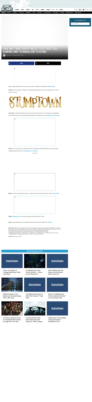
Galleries (39, 12)
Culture (16, 236)
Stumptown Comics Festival (31, 230)
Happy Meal (34, 228)
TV (56, 9)
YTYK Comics (55, 12)
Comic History (78, 12)
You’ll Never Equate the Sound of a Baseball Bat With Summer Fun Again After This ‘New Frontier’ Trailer (12, 319)
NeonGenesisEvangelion (42, 229)
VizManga (40, 234)
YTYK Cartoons (47, 12)
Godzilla (30, 228)
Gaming (42, 9)
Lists (34, 12)
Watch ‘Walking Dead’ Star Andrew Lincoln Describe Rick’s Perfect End (55, 272)
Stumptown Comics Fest (53, 115)
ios (56, 228)
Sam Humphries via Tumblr (30, 151)
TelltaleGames (32, 232)
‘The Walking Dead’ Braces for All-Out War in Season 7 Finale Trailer (34, 296)
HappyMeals (52, 228)
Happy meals (41, 228)
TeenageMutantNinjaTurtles (14, 232)
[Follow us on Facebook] (87, 9)
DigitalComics (24, 228)
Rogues (62, 12)
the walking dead (40, 232)
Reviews (15, 12)
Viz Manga (35, 234)
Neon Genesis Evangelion (31, 229)
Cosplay (9, 12)
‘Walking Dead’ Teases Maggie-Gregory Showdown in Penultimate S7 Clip (57, 319)
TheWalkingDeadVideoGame (23, 234)
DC (53, 9)
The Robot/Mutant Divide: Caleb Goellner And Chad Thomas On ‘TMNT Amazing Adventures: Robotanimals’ (34, 319)
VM (43, 216)
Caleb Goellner (8, 55)
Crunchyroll (55, 193)
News (22, 9)
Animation (28, 12)
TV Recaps (21, 12)
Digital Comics (18, 228)
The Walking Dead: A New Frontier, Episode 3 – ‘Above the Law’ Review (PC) (34, 272)
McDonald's (51, 86)
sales (50, 229)
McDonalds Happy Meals (19, 229)
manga (58, 228)
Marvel (48, 9)
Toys (37, 9)
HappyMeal (46, 228)
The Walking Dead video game (51, 232)
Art (33, 9)
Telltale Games (25, 232)
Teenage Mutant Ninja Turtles (41, 231)
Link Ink (19, 236)
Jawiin (49, 222)
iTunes (15, 92)
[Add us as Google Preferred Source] (80, 9)
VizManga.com (16, 216)
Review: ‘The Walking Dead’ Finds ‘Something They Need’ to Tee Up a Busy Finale (56, 296)
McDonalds (11, 229)
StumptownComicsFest (43, 230)
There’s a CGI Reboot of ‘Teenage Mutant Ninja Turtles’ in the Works (12, 272)
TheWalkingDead (12, 234)
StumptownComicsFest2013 (14, 231)
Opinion (17, 9)
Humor (27, 9)
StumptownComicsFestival (28, 231)
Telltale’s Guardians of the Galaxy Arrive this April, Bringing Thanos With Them (12, 296)
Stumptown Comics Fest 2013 (18, 230)
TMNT (31, 234)
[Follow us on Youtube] (83, 9)
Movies (61, 9)
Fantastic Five (69, 12)
